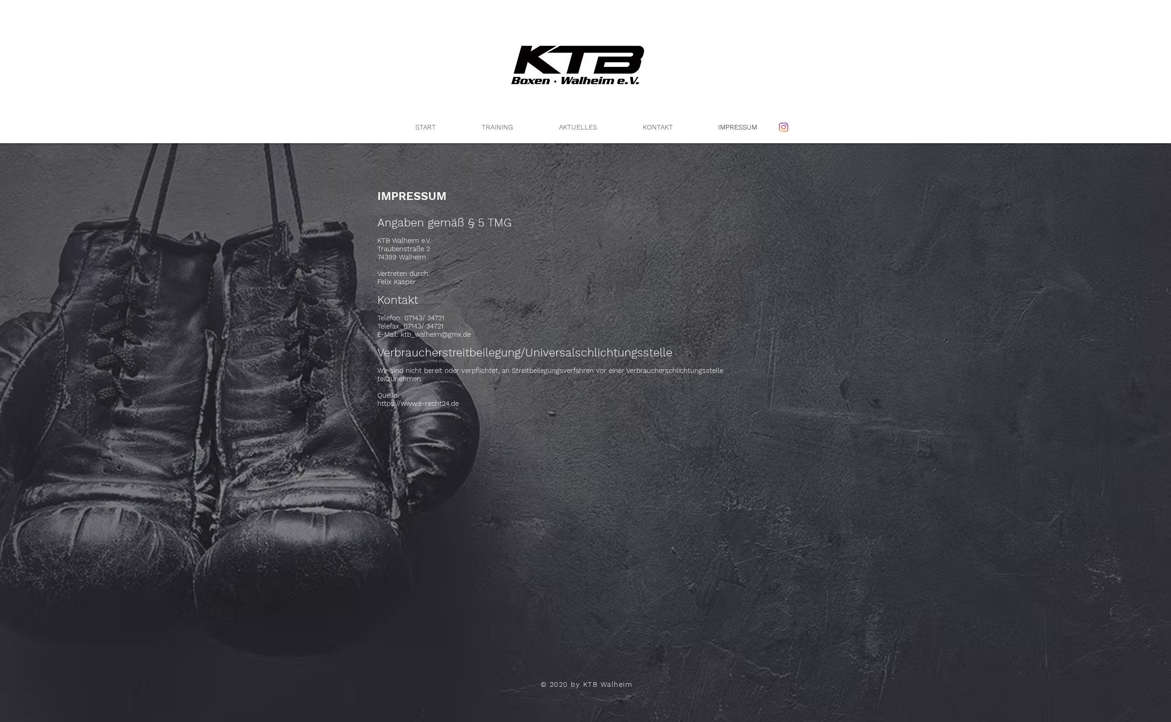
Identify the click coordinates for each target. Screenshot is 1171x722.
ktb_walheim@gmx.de (436, 334)
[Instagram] (783, 127)
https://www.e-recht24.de (418, 403)
